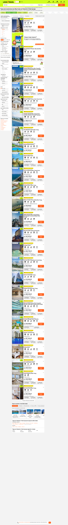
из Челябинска (3, 127)
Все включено (26, 405)
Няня (2, 109)
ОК (49, 522)
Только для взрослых (42, 405)
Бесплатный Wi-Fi (4, 92)
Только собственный (5, 61)
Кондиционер (4, 100)
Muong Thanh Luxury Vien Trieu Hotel (33, 99)
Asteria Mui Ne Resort (29, 144)
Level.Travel (3, 75)
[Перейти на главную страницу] (8, 2)
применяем (28, 522)
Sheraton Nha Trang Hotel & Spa (31, 230)
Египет (21, 430)
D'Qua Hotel (27, 347)
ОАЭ (37, 430)
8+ (7, 39)
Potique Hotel (27, 245)
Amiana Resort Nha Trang (30, 185)
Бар (2, 104)
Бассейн (3, 95)
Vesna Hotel (27, 21)
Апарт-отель (4, 49)
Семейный (3, 81)
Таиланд (13, 431)
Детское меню (4, 111)
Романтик (3, 83)
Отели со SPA (33, 405)
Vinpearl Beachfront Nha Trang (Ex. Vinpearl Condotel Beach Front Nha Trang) (32, 69)
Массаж (3, 106)
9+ (9, 39)
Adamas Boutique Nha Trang (31, 288)
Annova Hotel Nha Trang (30, 274)
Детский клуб (4, 113)
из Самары (2, 124)
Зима (13, 423)
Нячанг (13, 426)
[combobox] (12, 4)
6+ (4, 39)
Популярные (15, 405)
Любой (2, 39)
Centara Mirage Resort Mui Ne (31, 319)
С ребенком (36, 423)
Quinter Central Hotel (29, 332)
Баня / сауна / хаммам (5, 97)
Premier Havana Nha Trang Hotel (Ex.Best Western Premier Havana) (32, 114)
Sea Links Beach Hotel (29, 362)
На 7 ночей (31, 423)
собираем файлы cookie (22, 522)
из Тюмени (2, 128)
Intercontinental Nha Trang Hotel (32, 170)
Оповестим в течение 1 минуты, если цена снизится (5, 19)
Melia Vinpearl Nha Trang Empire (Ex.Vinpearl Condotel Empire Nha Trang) (32, 216)
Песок (3, 66)
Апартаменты (4, 47)
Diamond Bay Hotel (28, 155)
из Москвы (2, 119)
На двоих (23, 423)
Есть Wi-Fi (3, 90)
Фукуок (16, 426)
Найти (61, 4)
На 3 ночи (27, 423)
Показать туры (41, 27)
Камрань (19, 426)
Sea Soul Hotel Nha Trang (30, 388)
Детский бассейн (4, 115)
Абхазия (29, 430)
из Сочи (2, 126)
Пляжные (20, 405)
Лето (18, 423)
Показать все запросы (27, 424)
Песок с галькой (4, 68)
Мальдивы (22, 431)
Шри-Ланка (30, 431)
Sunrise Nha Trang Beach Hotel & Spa (33, 260)
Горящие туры (21, 424)
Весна (16, 423)
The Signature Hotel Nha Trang (31, 129)
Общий (3, 63)
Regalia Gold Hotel (28, 85)
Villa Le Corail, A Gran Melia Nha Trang (33, 200)
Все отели (3, 88)
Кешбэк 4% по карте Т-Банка (5, 25)
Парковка (3, 102)
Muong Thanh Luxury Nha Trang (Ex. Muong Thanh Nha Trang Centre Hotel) (33, 304)
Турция (13, 430)
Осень (21, 423)
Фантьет (23, 426)
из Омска (2, 129)
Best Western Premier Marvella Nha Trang (32, 49)
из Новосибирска (3, 125)
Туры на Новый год (15, 424)
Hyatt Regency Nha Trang (30, 373)
